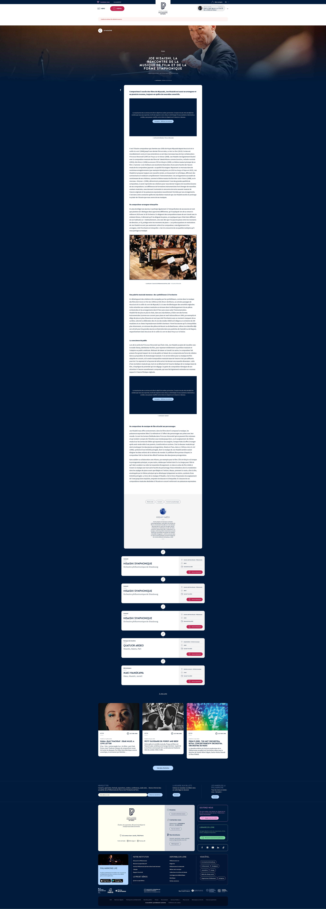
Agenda (119, 8)
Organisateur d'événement (209, 878)
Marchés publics (148, 900)
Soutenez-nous (105, 2)
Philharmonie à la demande (177, 866)
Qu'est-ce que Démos (138, 880)
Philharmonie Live (174, 860)
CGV (111, 900)
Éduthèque (172, 878)
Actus (163, 51)
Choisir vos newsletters (155, 794)
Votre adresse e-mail (104, 795)
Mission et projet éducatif (140, 863)
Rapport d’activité (138, 872)
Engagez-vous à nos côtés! (211, 818)
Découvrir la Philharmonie (140, 860)
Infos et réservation (196, 572)
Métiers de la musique (175, 869)
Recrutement (164, 900)
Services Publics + (175, 900)
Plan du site (186, 900)
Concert (159, 502)
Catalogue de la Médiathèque (177, 875)
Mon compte (218, 2)
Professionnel (205, 866)
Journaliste (205, 870)
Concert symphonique (172, 502)
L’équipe (135, 869)
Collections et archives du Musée (178, 872)
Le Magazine (107, 30)
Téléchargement (175, 843)
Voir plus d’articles (163, 768)
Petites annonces (174, 881)
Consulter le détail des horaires (178, 814)
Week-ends (150, 502)
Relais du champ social (208, 874)
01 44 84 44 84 (178, 825)
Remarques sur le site (197, 900)
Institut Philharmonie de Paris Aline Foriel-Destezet (146, 866)
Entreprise (221, 878)
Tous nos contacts (175, 828)
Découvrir (176, 794)
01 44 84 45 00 (181, 823)
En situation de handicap (208, 862)
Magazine (172, 863)
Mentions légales (118, 900)
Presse (156, 900)
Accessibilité (117, 2)
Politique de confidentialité (133, 900)
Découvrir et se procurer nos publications (214, 837)
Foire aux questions (211, 900)
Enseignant (215, 866)
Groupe (212, 870)
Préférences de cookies (175, 902)
